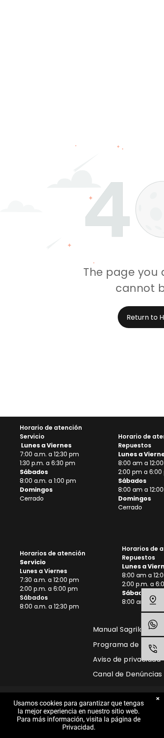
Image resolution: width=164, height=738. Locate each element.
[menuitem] (121, 629)
